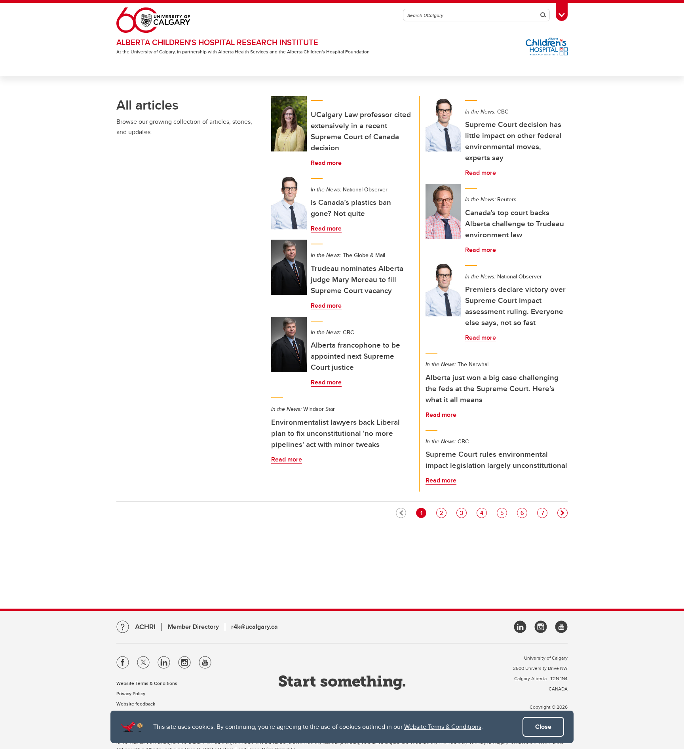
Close (543, 726)
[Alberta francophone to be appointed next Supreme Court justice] (289, 344)
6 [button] (523, 513)
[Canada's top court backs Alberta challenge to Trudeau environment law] (443, 211)
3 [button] (463, 513)
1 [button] (423, 513)
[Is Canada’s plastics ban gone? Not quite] (289, 201)
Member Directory (193, 626)
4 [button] (483, 513)
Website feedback (135, 703)
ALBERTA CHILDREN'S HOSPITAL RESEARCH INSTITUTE (217, 42)
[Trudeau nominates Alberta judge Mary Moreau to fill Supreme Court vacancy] (289, 267)
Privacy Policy (130, 693)
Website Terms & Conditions (442, 726)
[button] (562, 513)
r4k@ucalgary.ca (254, 626)
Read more (326, 162)
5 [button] (503, 513)
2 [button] (442, 513)
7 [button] (544, 513)
